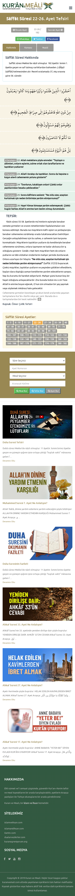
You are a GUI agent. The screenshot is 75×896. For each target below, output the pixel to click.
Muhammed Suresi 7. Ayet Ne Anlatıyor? (25, 503)
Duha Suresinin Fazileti (15, 563)
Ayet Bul (54, 391)
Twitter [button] (39, 39)
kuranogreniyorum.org (15, 841)
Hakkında (11, 47)
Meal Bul (22, 391)
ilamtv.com (10, 832)
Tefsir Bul (38, 391)
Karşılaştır (11, 160)
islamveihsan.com (13, 822)
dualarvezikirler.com (14, 837)
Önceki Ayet (21, 30)
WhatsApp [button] (24, 39)
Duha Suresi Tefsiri (13, 442)
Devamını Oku (9, 461)
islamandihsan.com (14, 828)
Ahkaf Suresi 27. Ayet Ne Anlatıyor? (22, 685)
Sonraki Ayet (54, 30)
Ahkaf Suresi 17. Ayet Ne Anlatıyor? (22, 741)
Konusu (28, 47)
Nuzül (45, 47)
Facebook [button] (53, 39)
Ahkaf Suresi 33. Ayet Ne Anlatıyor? (22, 624)
